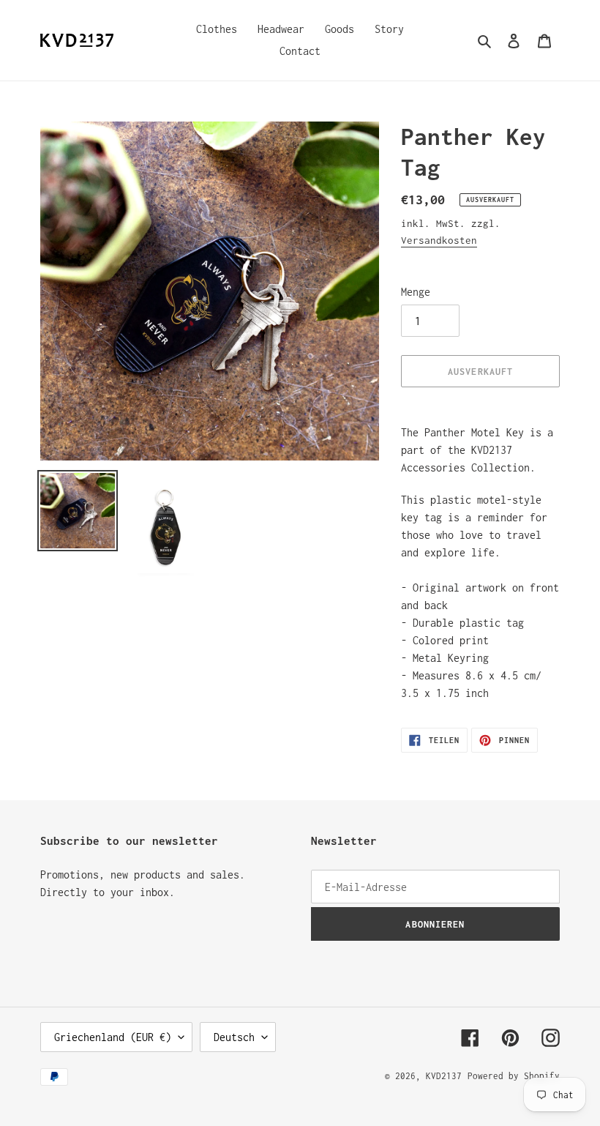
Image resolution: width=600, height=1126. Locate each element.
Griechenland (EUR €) (112, 1037)
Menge (415, 292)
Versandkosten (439, 240)
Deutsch (234, 1037)
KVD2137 (444, 1076)
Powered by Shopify (514, 1076)
